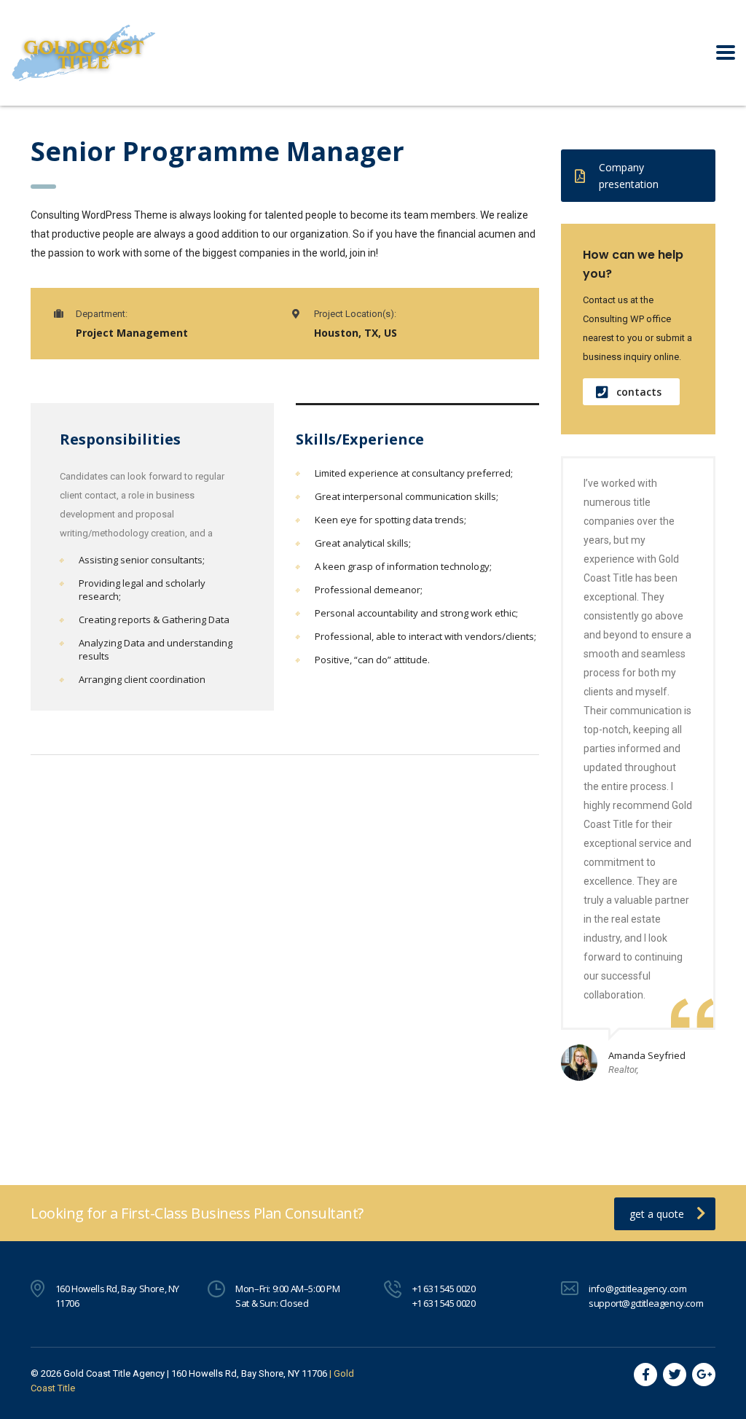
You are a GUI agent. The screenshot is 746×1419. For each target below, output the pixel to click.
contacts (638, 392)
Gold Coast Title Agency (114, 1373)
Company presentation (629, 175)
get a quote (656, 1214)
